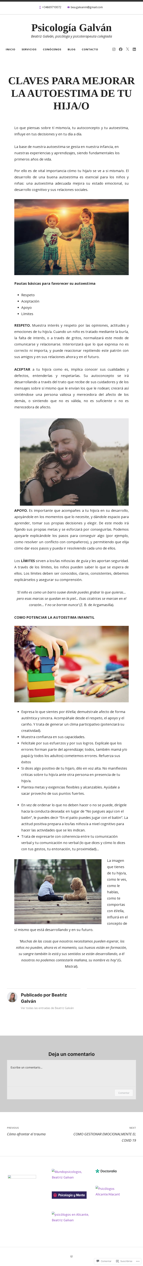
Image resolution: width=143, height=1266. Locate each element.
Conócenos (52, 49)
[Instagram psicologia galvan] (114, 49)
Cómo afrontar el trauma (26, 1131)
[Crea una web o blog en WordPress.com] (71, 1256)
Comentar (123, 1092)
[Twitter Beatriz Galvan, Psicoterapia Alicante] (127, 49)
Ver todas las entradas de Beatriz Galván (47, 1008)
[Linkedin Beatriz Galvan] (134, 49)
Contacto (90, 49)
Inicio (10, 49)
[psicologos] (22, 1177)
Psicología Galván (71, 27)
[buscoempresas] (115, 1194)
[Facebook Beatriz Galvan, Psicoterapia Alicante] (121, 49)
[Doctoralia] (106, 1172)
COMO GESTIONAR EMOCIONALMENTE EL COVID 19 (104, 1134)
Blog (72, 49)
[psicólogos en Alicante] (71, 1220)
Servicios (29, 49)
